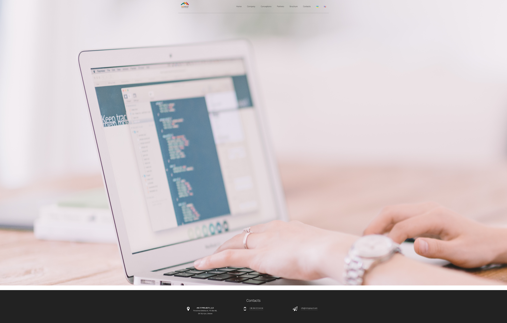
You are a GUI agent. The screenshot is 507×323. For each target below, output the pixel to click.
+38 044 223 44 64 (256, 308)
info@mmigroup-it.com (309, 308)
